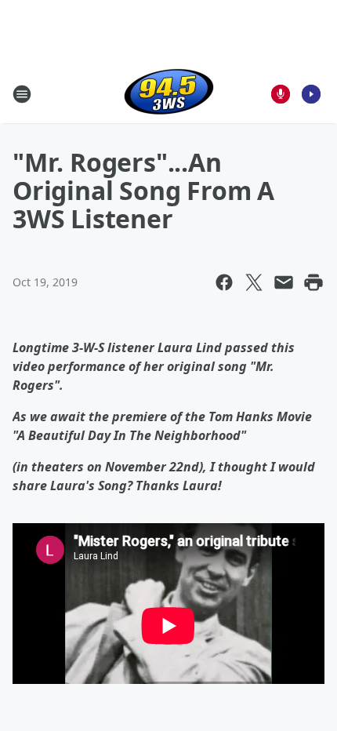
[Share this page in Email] (284, 282)
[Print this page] (313, 282)
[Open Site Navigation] (22, 94)
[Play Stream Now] (311, 94)
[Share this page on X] (254, 282)
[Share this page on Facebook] (224, 282)
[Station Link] (169, 93)
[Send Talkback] (280, 94)
